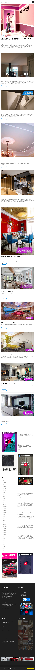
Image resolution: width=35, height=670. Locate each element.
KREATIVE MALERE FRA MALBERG (8, 383)
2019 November (4, 510)
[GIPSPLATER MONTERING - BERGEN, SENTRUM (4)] (30, 627)
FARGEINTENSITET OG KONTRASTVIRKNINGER (10, 256)
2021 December (4, 534)
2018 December (4, 488)
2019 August (4, 504)
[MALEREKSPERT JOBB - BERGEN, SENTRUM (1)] (20, 642)
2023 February (4, 540)
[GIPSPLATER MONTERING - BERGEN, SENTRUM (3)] (25, 627)
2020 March (3, 518)
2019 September (4, 506)
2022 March (3, 536)
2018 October (4, 484)
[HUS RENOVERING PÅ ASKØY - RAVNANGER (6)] (25, 642)
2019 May (3, 498)
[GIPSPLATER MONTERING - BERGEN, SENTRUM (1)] (20, 627)
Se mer (3, 86)
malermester (24, 385)
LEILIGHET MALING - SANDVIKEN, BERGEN (10, 112)
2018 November (4, 486)
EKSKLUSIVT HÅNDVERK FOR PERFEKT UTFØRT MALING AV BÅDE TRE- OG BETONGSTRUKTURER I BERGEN (9, 625)
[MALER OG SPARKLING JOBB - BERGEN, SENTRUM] (25, 632)
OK (30, 668)
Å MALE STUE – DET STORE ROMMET (8, 322)
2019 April (3, 496)
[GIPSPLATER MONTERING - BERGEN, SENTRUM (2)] (30, 622)
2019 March (3, 494)
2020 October (4, 528)
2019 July (3, 502)
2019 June (3, 500)
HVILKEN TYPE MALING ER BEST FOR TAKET (10, 158)
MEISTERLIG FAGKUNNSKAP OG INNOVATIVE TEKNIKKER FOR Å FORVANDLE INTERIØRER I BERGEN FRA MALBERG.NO (9, 629)
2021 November (4, 532)
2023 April (3, 544)
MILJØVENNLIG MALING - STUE (7, 291)
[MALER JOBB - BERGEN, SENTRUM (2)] (30, 637)
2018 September (4, 482)
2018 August (4, 480)
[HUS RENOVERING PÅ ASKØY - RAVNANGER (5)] (20, 647)
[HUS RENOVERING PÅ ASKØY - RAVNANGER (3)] (30, 642)
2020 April (3, 520)
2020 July (3, 522)
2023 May (3, 546)
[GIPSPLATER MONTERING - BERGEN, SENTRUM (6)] (20, 622)
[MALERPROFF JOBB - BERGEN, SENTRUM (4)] (30, 632)
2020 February (4, 516)
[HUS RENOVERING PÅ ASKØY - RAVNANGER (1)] (30, 647)
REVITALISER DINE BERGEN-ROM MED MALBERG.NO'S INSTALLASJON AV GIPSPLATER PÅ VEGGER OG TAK (9, 635)
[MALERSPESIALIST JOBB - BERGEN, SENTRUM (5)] (20, 632)
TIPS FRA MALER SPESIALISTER (7, 197)
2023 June (3, 548)
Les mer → (20, 668)
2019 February (4, 492)
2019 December (4, 512)
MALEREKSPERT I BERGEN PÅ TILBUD (8, 418)
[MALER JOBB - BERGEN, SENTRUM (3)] (20, 637)
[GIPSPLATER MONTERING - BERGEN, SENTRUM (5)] (25, 622)
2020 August (4, 524)
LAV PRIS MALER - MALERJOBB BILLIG (8, 354)
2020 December (4, 530)
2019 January (4, 490)
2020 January (4, 514)
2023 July (3, 550)
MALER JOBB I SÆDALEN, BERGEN (8, 79)
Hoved (2, 2)
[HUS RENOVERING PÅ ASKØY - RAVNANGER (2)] (25, 647)
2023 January (4, 538)
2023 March (3, 542)
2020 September (4, 526)
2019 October (4, 508)
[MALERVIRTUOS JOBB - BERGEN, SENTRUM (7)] (25, 637)
